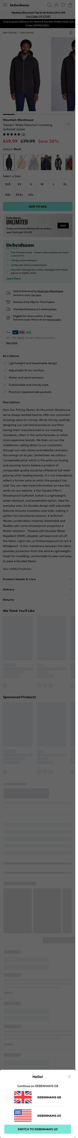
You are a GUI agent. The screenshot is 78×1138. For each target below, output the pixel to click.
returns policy (52, 322)
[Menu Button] (5, 5)
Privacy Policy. (50, 977)
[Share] (70, 32)
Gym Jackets (26, 32)
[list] (37, 14)
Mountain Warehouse (17, 119)
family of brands (16, 969)
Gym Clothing (9, 32)
